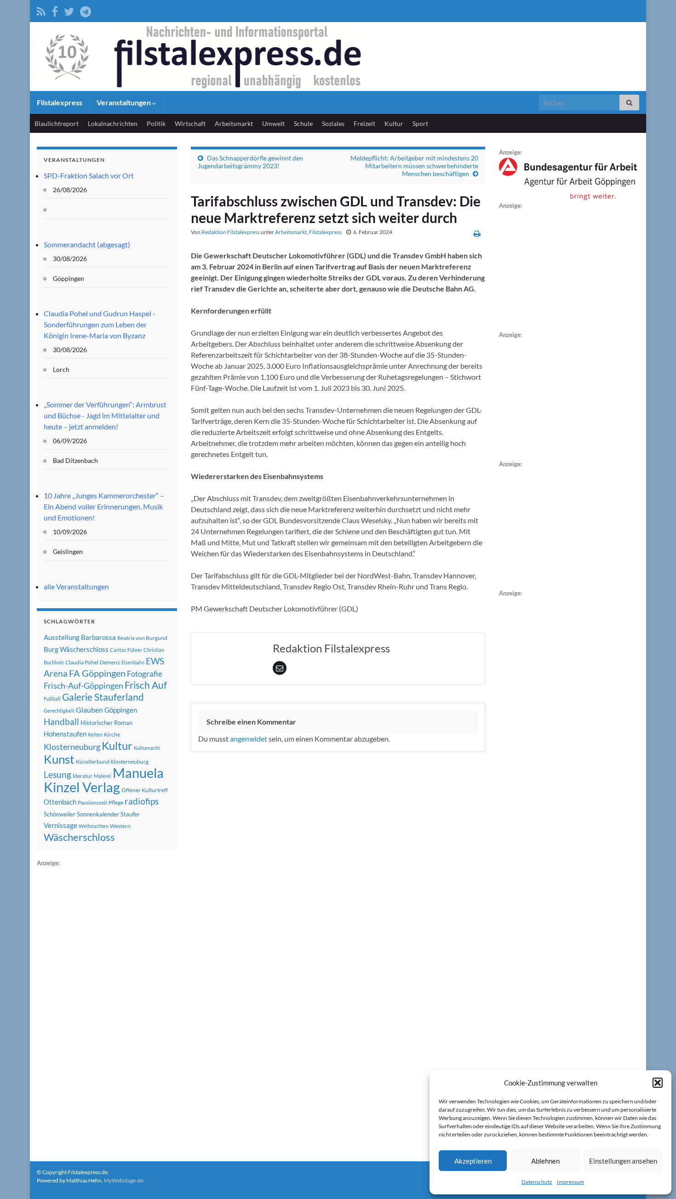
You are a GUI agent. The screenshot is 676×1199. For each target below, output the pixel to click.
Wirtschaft (190, 123)
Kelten (95, 734)
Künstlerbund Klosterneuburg (112, 761)
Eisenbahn (132, 662)
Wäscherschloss (79, 837)
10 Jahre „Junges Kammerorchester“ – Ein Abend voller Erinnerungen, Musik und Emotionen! (104, 506)
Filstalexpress (59, 102)
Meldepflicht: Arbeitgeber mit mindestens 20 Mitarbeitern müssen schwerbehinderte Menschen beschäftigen (414, 165)
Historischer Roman (106, 722)
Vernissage (60, 825)
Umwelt (273, 123)
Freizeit (364, 123)
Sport (420, 123)
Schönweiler (59, 814)
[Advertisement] (106, 1006)
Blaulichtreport (56, 123)
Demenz (110, 662)
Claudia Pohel (81, 662)
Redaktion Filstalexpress (230, 231)
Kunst (59, 759)
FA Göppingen (97, 673)
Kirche (112, 734)
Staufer (130, 814)
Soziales (333, 123)
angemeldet (248, 738)
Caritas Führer (126, 650)
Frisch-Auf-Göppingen (83, 685)
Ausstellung (62, 637)
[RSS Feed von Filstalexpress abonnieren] (41, 10)
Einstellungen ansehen (623, 1161)
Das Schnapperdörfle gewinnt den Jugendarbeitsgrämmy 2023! (250, 162)
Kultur (393, 123)
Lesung (57, 774)
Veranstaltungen (124, 102)
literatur (82, 775)
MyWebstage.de (123, 1180)
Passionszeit (92, 802)
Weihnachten (94, 826)
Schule (303, 123)
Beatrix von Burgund (142, 637)
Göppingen (120, 710)
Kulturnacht (147, 748)
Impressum (570, 1181)
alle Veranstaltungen (76, 586)
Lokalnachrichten (112, 123)
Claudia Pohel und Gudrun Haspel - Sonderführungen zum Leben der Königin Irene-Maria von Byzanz (99, 324)
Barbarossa (98, 637)
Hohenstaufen (65, 734)
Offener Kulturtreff (144, 790)
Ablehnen (545, 1161)
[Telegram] (85, 10)
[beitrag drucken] (477, 233)
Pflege (116, 802)
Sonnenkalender (98, 814)
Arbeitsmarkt (234, 123)
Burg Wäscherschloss (76, 649)
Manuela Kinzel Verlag (104, 780)
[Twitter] (69, 10)
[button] (657, 1082)
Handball (61, 722)
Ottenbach (60, 802)
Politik (156, 123)
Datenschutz (536, 1181)
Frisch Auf (146, 685)
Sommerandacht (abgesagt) (87, 244)
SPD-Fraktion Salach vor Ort (89, 175)
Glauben (89, 709)
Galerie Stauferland (103, 697)
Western (120, 825)
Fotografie (144, 674)
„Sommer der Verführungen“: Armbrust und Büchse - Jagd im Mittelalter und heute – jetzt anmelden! (105, 415)
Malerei (102, 776)
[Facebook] (55, 10)
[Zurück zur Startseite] (338, 56)
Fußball (52, 699)
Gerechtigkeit (59, 711)
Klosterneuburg (72, 747)
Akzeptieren (473, 1161)
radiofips (142, 801)
